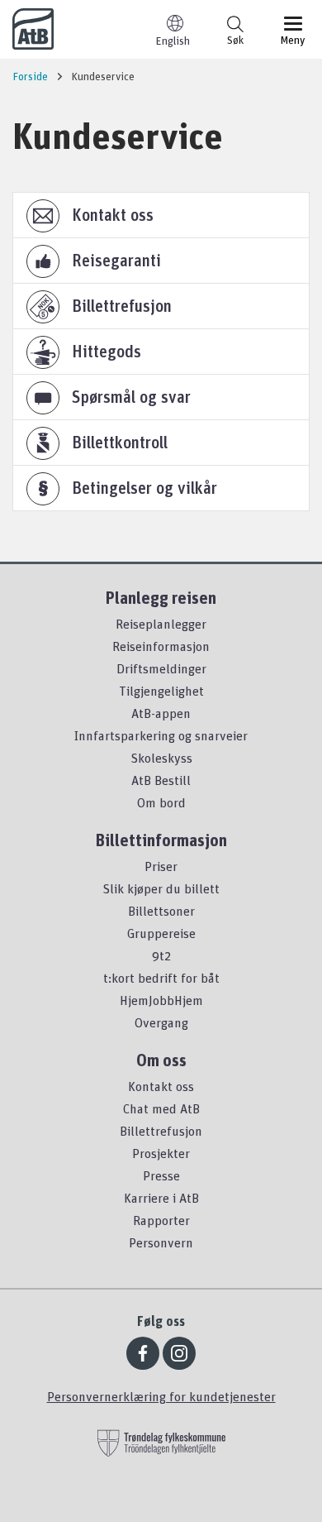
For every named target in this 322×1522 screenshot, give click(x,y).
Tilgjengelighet (161, 690)
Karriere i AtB (161, 1197)
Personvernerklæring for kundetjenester (161, 1396)
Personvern (161, 1242)
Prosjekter (161, 1153)
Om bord (161, 802)
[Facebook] (142, 1353)
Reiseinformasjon (161, 646)
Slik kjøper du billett (161, 888)
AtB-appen (161, 713)
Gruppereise (161, 933)
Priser (161, 866)
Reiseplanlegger (161, 623)
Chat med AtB (161, 1108)
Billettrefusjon (161, 1130)
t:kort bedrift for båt (161, 977)
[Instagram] (179, 1353)
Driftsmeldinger (161, 668)
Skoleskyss (161, 757)
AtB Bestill (161, 780)
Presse (161, 1175)
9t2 (161, 955)
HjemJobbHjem (161, 1000)
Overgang (161, 1022)
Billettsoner (161, 910)
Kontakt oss (161, 1086)
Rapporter (161, 1220)
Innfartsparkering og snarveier (161, 735)
